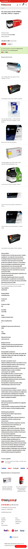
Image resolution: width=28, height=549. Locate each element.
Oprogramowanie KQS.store (10, 545)
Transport (17, 523)
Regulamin (3, 519)
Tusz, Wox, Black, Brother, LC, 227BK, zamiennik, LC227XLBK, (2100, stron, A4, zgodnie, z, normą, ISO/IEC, (10, 120)
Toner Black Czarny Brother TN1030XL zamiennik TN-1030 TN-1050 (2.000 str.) (7, 488)
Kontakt (3, 521)
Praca (16, 518)
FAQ (2, 523)
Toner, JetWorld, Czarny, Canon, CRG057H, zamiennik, (11, 98)
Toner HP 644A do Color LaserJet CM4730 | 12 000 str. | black (12, 227)
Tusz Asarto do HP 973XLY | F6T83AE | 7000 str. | (11, 184)
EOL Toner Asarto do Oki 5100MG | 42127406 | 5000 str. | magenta (15, 462)
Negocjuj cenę (18, 521)
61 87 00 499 (5, 1)
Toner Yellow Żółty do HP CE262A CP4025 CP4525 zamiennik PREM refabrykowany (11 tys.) (11, 163)
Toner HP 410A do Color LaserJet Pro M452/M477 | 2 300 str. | (11, 205)
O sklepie (3, 518)
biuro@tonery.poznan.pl (6, 512)
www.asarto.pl (5, 339)
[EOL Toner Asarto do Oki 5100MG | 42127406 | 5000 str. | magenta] (14, 23)
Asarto (7, 33)
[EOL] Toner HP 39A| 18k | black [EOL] (8, 142)
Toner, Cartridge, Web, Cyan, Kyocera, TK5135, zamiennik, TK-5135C (10, 77)
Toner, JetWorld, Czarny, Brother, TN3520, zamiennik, (11, 248)
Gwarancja (17, 519)
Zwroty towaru (4, 525)
